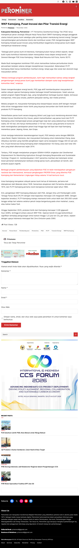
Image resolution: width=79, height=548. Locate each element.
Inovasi (4, 231)
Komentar (6, 271)
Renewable (29, 19)
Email (4, 298)
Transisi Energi (56, 231)
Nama (4, 288)
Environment (12, 19)
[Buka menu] (76, 6)
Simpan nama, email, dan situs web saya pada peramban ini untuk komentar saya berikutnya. (38, 318)
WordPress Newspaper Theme (37, 539)
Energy (4, 19)
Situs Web (5, 307)
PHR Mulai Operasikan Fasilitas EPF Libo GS (17, 484)
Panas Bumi (13, 231)
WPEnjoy (50, 539)
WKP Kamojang (69, 231)
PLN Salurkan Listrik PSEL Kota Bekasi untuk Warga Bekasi (23, 433)
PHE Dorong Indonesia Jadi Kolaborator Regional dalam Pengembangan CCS (29, 467)
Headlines (21, 19)
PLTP (47, 231)
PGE (42, 231)
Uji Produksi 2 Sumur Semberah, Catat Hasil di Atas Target (23, 450)
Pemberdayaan (24, 231)
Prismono (11, 28)
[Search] (76, 334)
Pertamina (35, 231)
